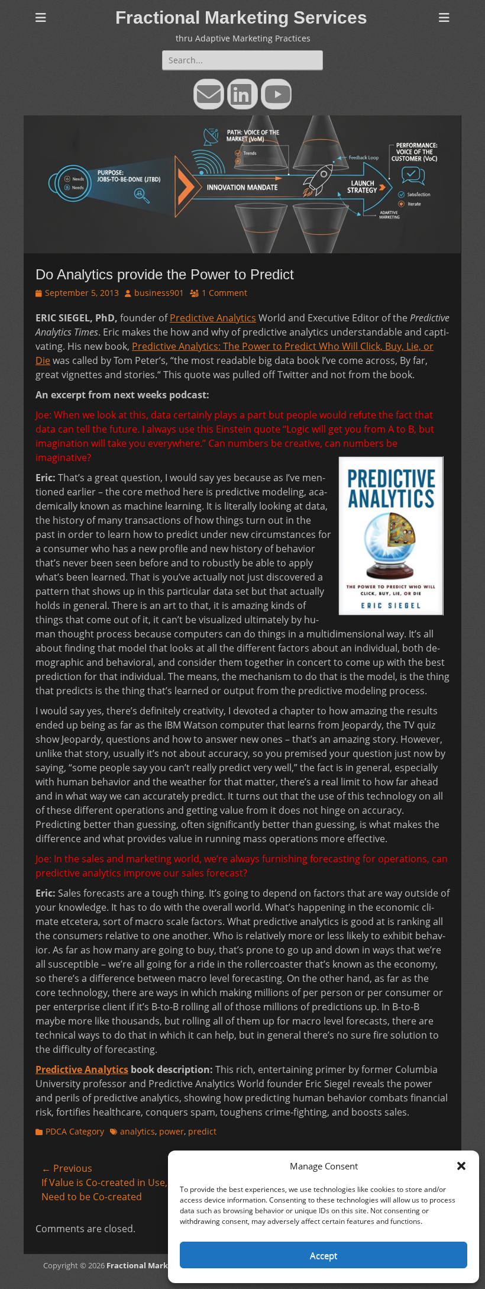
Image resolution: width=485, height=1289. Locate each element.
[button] (461, 1166)
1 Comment (224, 292)
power (171, 1131)
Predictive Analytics (213, 317)
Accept (323, 1255)
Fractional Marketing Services (241, 17)
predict (202, 1131)
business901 (159, 292)
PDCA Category (75, 1131)
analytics (137, 1131)
